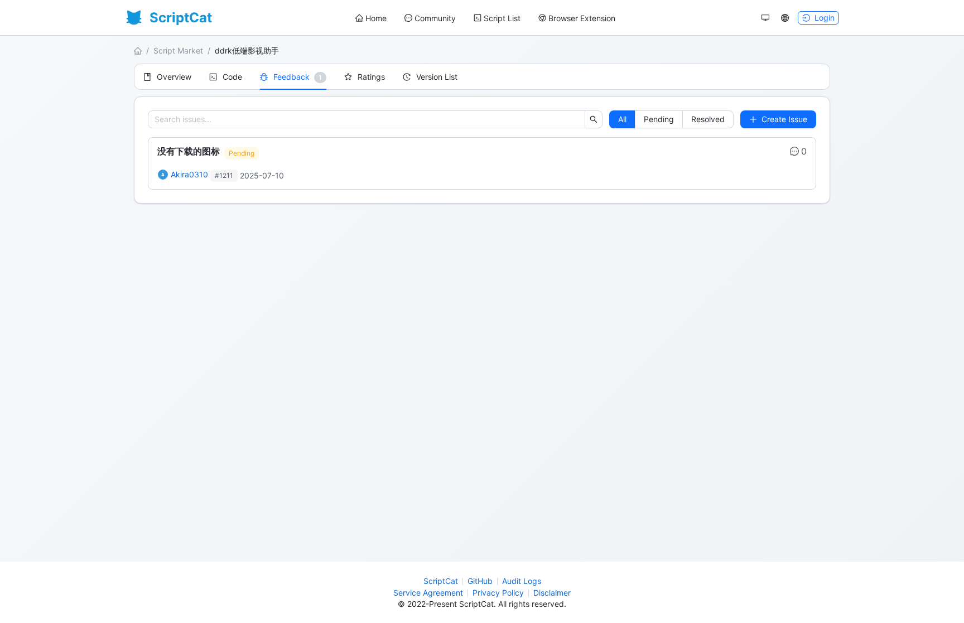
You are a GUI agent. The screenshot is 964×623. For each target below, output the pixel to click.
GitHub (480, 581)
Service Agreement (428, 592)
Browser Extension (581, 18)
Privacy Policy (498, 592)
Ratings (371, 76)
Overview (174, 76)
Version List (436, 76)
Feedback (291, 76)
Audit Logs (521, 581)
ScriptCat (440, 581)
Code (232, 76)
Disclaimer (552, 592)
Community (435, 18)
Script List (502, 18)
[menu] (485, 18)
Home (376, 18)
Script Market (178, 50)
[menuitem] (371, 18)
